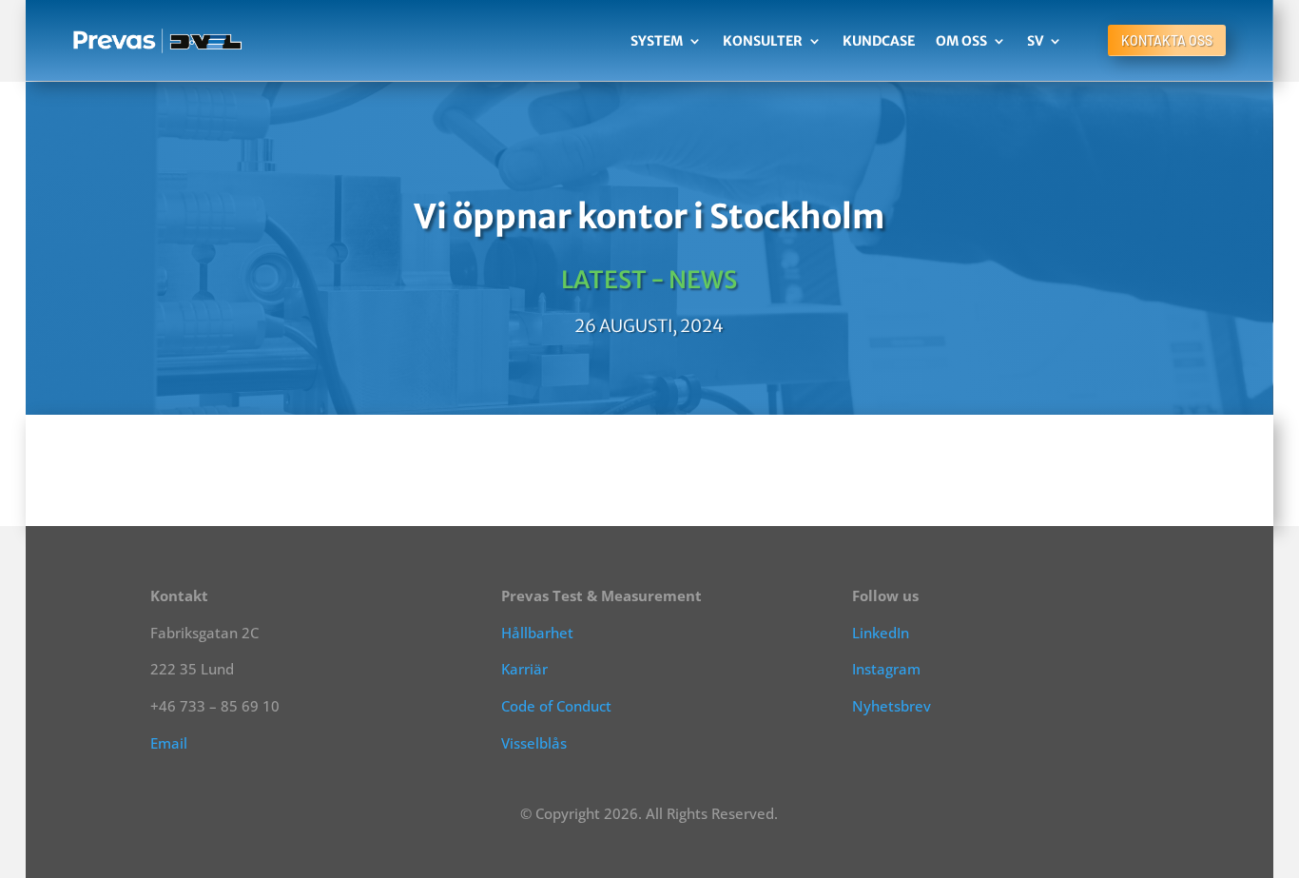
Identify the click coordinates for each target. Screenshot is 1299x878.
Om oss (961, 40)
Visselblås (534, 742)
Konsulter (763, 40)
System (656, 40)
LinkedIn (880, 632)
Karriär (524, 668)
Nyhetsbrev (891, 705)
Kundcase (879, 40)
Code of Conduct (556, 705)
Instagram (886, 668)
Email (168, 742)
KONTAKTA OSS (1166, 40)
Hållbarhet (537, 632)
